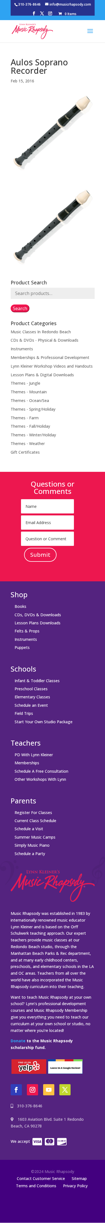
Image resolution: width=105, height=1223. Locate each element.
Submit (40, 554)
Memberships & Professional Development (50, 357)
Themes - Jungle (25, 383)
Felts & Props (27, 631)
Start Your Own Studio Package (44, 721)
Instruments (22, 348)
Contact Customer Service (41, 1178)
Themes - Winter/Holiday (33, 434)
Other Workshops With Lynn (40, 779)
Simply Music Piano (32, 845)
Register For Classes (33, 812)
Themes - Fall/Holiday (30, 426)
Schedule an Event (31, 705)
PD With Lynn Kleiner (34, 754)
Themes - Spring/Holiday (33, 409)
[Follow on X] (65, 1089)
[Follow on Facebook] (16, 1089)
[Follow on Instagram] (32, 1089)
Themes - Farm (25, 417)
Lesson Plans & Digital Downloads (42, 374)
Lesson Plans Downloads (37, 622)
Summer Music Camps (35, 837)
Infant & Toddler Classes (37, 680)
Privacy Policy (75, 1185)
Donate (18, 1040)
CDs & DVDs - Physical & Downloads (44, 340)
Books (20, 606)
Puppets (22, 647)
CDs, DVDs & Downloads (38, 614)
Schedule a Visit (29, 828)
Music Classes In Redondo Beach (41, 331)
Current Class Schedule (35, 820)
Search (20, 308)
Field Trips (24, 713)
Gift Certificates (25, 452)
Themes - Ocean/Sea (30, 400)
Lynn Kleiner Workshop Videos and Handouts (52, 366)
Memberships (27, 762)
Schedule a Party (30, 853)
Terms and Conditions (36, 1185)
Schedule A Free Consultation (41, 771)
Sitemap (79, 1178)
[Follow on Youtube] (48, 1089)
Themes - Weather (28, 443)
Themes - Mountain (29, 391)
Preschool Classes (31, 688)
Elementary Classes (32, 696)
